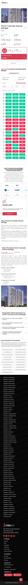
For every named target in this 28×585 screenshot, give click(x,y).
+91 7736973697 (8, 567)
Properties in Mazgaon (8, 474)
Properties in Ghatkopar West (9, 415)
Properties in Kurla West (8, 450)
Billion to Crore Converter (7, 369)
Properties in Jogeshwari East (9, 426)
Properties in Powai (7, 490)
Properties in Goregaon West (9, 421)
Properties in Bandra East (8, 381)
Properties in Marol (7, 470)
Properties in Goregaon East (9, 419)
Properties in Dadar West (8, 401)
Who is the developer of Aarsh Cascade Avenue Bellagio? (11, 323)
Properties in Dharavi (7, 409)
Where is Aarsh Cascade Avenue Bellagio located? (12, 319)
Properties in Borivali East (8, 391)
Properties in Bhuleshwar (8, 389)
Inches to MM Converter (21, 367)
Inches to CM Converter (7, 359)
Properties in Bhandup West (9, 387)
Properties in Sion (7, 500)
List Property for (14, 73)
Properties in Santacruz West (9, 496)
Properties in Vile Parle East (9, 510)
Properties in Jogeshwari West (9, 428)
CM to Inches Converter (7, 352)
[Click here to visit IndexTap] (5, 2)
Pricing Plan (6, 545)
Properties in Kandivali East (9, 436)
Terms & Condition (8, 551)
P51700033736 (20, 83)
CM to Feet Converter (7, 357)
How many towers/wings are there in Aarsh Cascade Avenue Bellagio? (12, 328)
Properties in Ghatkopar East (9, 413)
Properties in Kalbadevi (8, 432)
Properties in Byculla (7, 395)
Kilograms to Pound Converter (21, 369)
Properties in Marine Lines (8, 468)
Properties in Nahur (7, 482)
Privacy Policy (7, 549)
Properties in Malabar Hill (8, 462)
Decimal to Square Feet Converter (7, 362)
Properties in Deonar (7, 407)
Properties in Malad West (8, 466)
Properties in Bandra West (9, 383)
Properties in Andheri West (9, 379)
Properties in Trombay (8, 504)
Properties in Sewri (7, 498)
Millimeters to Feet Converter (21, 349)
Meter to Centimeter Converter (7, 354)
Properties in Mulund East (8, 476)
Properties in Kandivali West (9, 438)
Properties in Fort (6, 411)
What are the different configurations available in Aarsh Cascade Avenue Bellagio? (11, 333)
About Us (6, 541)
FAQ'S (5, 543)
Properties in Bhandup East (9, 385)
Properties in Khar (7, 444)
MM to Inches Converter (21, 357)
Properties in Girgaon (7, 417)
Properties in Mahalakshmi (9, 456)
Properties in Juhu (7, 430)
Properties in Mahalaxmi (8, 458)
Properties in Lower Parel (8, 452)
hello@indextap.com (8, 564)
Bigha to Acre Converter (7, 367)
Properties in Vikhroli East (8, 506)
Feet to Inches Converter (20, 362)
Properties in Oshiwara (8, 486)
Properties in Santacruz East (9, 494)
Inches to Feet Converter (20, 359)
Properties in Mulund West (9, 478)
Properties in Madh (7, 454)
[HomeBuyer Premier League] (21, 579)
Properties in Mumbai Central (9, 480)
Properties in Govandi (8, 423)
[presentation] (2, 16)
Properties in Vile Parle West (9, 512)
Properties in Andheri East (8, 377)
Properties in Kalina (7, 434)
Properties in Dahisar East (8, 403)
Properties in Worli (7, 516)
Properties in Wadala (7, 514)
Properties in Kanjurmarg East (9, 440)
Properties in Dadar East (8, 399)
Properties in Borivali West (8, 393)
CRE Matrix (6, 556)
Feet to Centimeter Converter (20, 354)
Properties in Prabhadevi (8, 492)
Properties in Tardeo (7, 502)
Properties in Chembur (8, 397)
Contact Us (6, 547)
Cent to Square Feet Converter (20, 352)
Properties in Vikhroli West (8, 508)
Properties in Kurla (7, 446)
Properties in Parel (7, 488)
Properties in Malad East (8, 464)
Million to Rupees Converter (7, 372)
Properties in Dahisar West (9, 405)
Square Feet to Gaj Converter (7, 349)
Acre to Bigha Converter (7, 364)
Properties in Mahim (7, 460)
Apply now (10, 214)
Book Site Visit (13, 63)
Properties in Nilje (7, 484)
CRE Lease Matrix (7, 558)
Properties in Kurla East (8, 448)
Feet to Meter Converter (21, 364)
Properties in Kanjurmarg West (10, 442)
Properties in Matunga (8, 472)
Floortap (6, 560)
